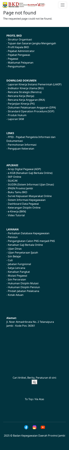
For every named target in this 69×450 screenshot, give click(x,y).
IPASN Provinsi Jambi (20, 188)
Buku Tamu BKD (17, 192)
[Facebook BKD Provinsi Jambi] (26, 427)
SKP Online (14, 177)
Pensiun (13, 237)
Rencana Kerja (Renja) (21, 96)
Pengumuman (16, 66)
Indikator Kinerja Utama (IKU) (26, 88)
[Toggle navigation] (62, 5)
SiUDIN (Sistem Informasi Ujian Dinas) (31, 184)
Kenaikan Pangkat (19, 272)
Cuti (10, 260)
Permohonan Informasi (22, 144)
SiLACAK (13, 180)
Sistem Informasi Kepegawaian (27, 200)
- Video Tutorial (15, 215)
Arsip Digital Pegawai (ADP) (24, 169)
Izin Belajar (14, 256)
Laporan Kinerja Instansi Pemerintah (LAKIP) (34, 84)
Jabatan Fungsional (19, 264)
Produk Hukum (17, 115)
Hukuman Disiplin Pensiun (24, 287)
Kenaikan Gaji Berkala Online (25, 245)
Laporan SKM (16, 119)
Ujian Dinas (15, 248)
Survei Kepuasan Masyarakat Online (30, 196)
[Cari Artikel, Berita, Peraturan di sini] (34, 382)
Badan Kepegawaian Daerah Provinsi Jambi (39, 435)
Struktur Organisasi (20, 39)
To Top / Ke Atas (34, 399)
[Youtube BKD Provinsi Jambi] (43, 427)
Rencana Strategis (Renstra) (25, 92)
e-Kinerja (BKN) (17, 211)
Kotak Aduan (15, 295)
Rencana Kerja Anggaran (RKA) (26, 100)
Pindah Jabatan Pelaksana (23, 291)
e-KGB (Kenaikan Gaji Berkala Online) (30, 173)
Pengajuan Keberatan (21, 148)
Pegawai (13, 58)
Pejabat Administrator (21, 51)
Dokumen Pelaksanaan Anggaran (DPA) (32, 107)
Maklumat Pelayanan (20, 62)
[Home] (25, 5)
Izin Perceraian (17, 279)
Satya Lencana (16, 268)
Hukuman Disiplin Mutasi (23, 283)
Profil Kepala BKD (18, 47)
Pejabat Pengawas (19, 55)
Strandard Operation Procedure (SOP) (31, 111)
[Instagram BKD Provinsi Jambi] (34, 427)
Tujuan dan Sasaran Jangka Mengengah (32, 43)
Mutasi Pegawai (17, 275)
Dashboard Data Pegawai (23, 204)
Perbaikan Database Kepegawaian (28, 233)
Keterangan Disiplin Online (24, 207)
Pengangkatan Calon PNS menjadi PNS (31, 241)
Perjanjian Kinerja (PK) (21, 103)
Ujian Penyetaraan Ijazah (23, 252)
